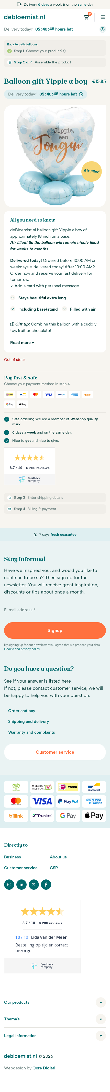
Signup (55, 630)
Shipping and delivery (28, 721)
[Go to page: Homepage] (24, 16)
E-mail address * (20, 609)
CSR (54, 867)
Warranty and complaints (31, 732)
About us (58, 857)
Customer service (55, 752)
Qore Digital (43, 1068)
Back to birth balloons (22, 44)
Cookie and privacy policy (22, 649)
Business (12, 857)
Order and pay (21, 710)
